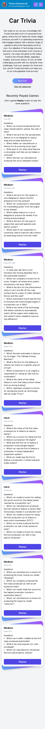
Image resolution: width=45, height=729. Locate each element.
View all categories (22, 86)
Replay (23, 169)
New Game (22, 81)
